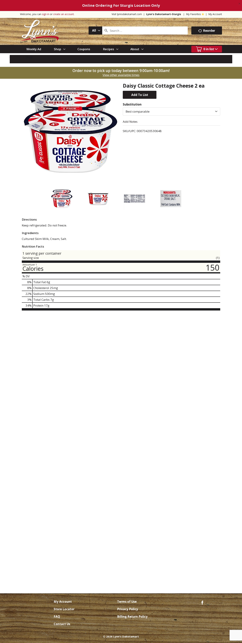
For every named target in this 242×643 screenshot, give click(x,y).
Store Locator (64, 609)
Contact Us (62, 624)
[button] (139, 95)
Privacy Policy (127, 609)
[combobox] (95, 30)
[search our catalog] (106, 30)
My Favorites (193, 14)
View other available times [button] (121, 75)
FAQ (57, 616)
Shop (29, 57)
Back (17, 57)
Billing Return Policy (132, 616)
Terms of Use (127, 602)
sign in (45, 14)
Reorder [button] (209, 31)
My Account (215, 14)
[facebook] (202, 602)
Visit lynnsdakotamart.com (127, 14)
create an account (63, 14)
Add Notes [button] (130, 122)
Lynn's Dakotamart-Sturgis (163, 14)
